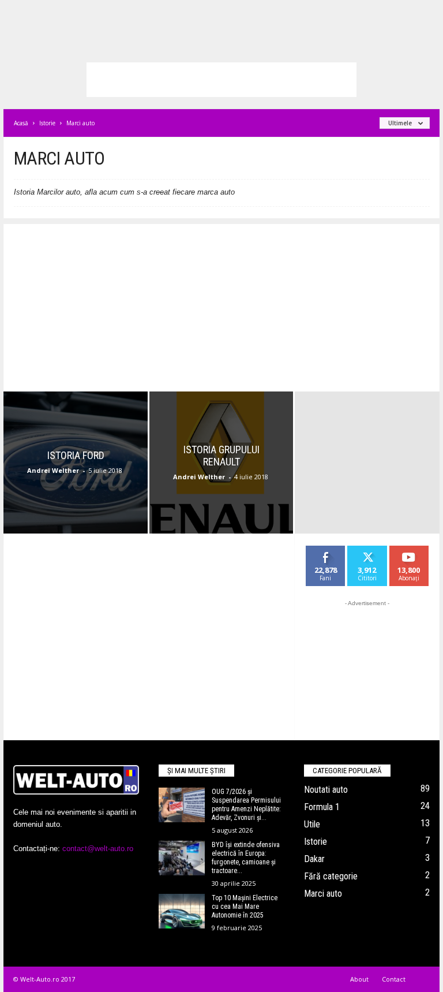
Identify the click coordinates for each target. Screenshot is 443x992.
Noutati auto (326, 789)
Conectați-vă (367, 554)
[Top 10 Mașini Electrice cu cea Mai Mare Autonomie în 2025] (182, 911)
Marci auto (323, 893)
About (359, 979)
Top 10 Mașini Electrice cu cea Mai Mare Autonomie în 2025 (244, 906)
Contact (394, 979)
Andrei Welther (53, 470)
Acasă (21, 123)
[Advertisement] (221, 79)
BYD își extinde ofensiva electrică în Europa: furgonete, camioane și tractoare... (246, 858)
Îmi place (326, 550)
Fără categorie (331, 876)
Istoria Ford (75, 455)
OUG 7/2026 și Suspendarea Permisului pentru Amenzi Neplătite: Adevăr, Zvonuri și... (246, 805)
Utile (312, 824)
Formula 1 (322, 806)
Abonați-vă (409, 554)
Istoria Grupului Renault (221, 455)
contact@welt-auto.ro (97, 848)
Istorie (47, 123)
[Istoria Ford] (75, 476)
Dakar (314, 858)
